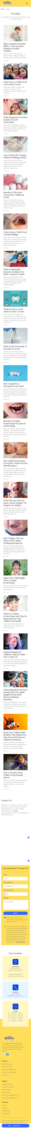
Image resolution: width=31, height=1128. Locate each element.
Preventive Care (7, 1064)
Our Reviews (6, 1113)
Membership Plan (7, 1084)
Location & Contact (8, 1087)
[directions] (28, 838)
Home (2, 9)
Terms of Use (16, 1123)
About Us (5, 1108)
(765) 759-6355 (15, 994)
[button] (4, 894)
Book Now (16, 1125)
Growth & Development (9, 1072)
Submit (15, 913)
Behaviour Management (9, 1069)
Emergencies (6, 1111)
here (16, 811)
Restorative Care (7, 1067)
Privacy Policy (21, 942)
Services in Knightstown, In (10, 1095)
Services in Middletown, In (10, 1098)
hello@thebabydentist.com (15, 996)
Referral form (6, 1092)
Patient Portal (6, 1089)
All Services (5, 1075)
